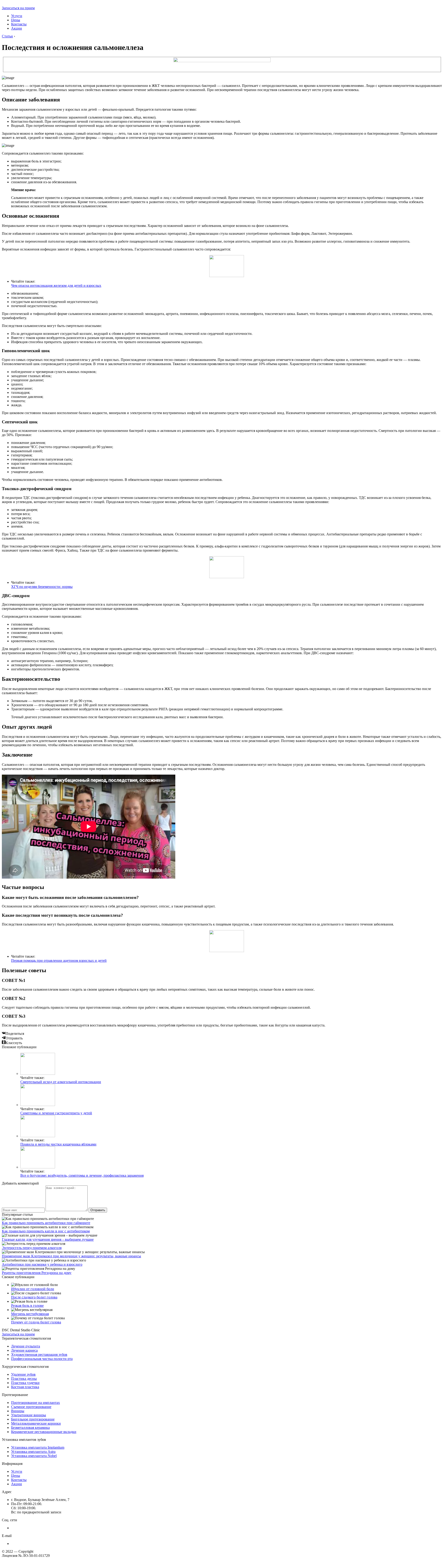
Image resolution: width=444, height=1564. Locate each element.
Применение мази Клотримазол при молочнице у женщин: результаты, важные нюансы (71, 1256)
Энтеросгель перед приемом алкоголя (32, 1248)
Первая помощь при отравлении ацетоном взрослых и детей (59, 960)
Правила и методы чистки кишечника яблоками (58, 1144)
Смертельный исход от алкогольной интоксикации (60, 1082)
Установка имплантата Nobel (34, 1456)
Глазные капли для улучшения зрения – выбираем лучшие (48, 1239)
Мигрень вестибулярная (30, 1314)
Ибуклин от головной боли (32, 1289)
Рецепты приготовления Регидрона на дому (36, 1273)
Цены (15, 20)
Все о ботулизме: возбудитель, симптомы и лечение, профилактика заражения (82, 1175)
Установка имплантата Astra (33, 1452)
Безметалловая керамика (30, 1428)
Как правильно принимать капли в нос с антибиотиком (46, 1231)
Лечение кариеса (24, 1350)
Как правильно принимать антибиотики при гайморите (46, 1223)
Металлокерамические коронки (36, 1423)
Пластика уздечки (25, 1383)
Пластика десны (24, 1379)
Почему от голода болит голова (36, 1322)
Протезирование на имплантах (35, 1403)
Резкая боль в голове (27, 1305)
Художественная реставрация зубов (39, 1354)
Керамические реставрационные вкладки (43, 1432)
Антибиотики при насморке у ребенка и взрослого (42, 1264)
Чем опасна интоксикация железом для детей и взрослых (56, 285)
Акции (16, 28)
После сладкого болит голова (34, 1297)
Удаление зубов (23, 1374)
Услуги (16, 16)
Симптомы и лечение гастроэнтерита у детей (56, 1113)
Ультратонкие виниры (28, 1415)
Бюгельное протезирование (33, 1419)
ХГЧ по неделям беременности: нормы (42, 587)
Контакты (19, 24)
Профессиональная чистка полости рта (42, 1359)
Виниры (17, 1411)
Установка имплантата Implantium (37, 1447)
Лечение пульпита (25, 1346)
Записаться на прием (18, 8)
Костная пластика (25, 1387)
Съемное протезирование (31, 1407)
